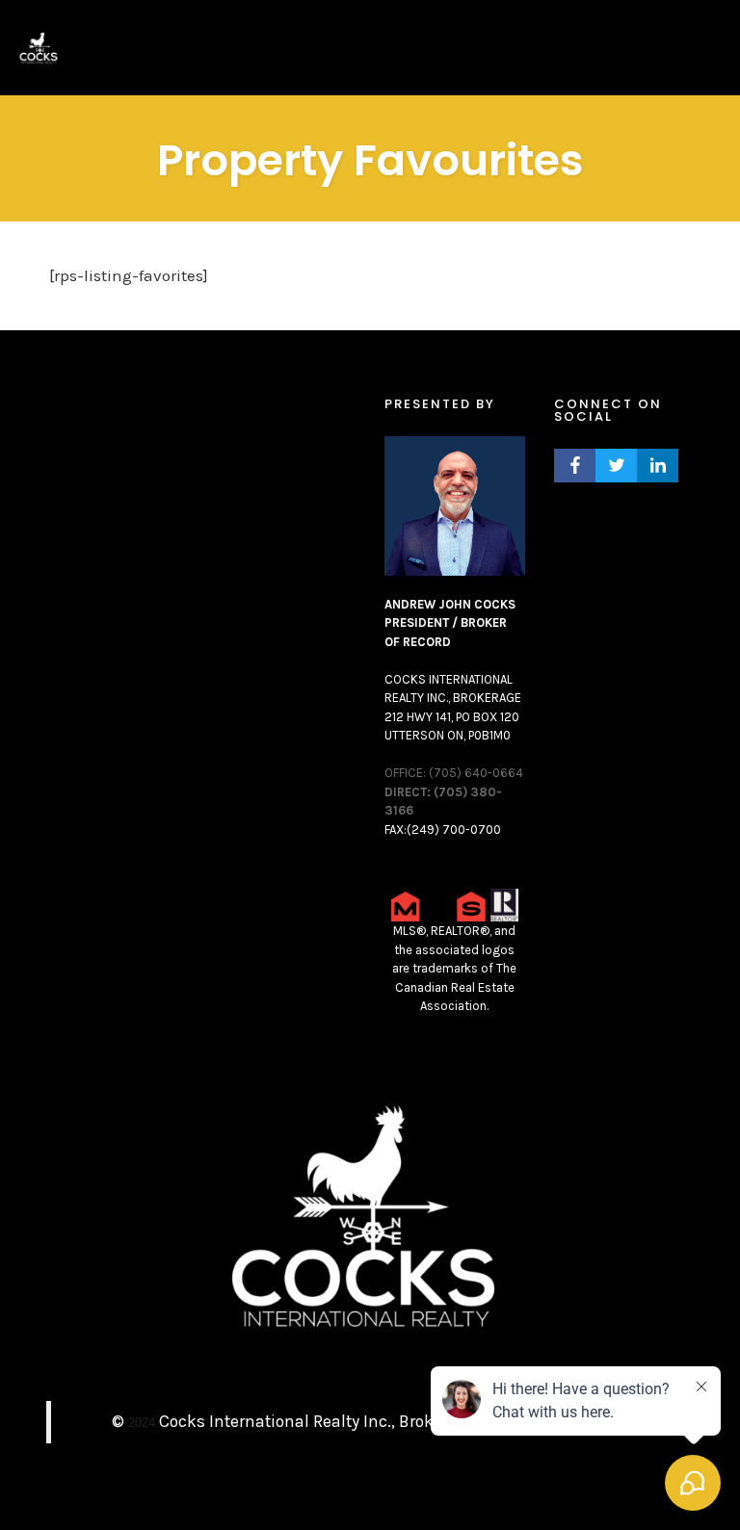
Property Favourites (370, 160)
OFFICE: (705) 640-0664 (453, 772)
